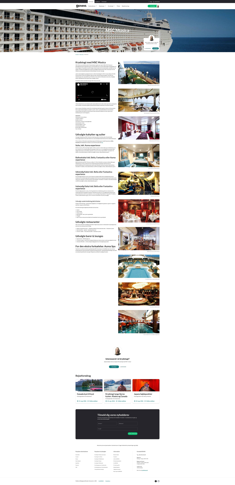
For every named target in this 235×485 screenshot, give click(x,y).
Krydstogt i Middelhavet (99, 458)
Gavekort (115, 456)
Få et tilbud (152, 6)
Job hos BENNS (116, 458)
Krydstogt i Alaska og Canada (100, 454)
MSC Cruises (81, 54)
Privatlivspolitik (116, 465)
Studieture (97, 1)
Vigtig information (116, 469)
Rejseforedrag (125, 6)
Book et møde (116, 454)
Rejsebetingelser (116, 467)
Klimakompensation (117, 461)
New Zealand (78, 461)
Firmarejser (104, 1)
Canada (77, 456)
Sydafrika (77, 463)
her (102, 142)
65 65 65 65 (123, 366)
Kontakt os (108, 481)
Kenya (77, 458)
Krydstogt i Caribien (98, 456)
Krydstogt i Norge (97, 461)
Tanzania (77, 465)
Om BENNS (115, 463)
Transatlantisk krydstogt (99, 469)
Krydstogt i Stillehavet (98, 463)
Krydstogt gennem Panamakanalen (101, 467)
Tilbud (118, 6)
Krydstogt (110, 6)
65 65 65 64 (157, 1)
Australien (77, 454)
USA (76, 467)
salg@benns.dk (145, 470)
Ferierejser (91, 1)
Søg (151, 1)
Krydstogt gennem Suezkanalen (100, 465)
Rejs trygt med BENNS (117, 471)
